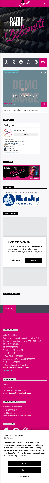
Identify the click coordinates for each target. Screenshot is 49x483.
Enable (33, 260)
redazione (8, 103)
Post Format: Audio (25, 95)
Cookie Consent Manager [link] (12, 435)
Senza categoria (11, 73)
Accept (24, 463)
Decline (24, 470)
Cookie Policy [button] (12, 453)
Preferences (24, 477)
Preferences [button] (22, 456)
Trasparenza (8, 370)
